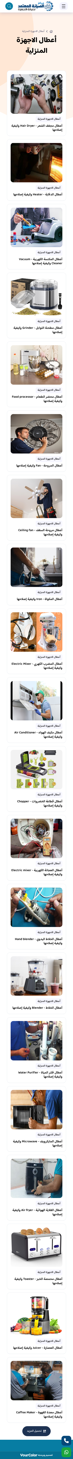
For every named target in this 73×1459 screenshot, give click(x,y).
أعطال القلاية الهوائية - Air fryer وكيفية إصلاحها (37, 1212)
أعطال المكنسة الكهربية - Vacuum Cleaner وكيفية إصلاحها (40, 261)
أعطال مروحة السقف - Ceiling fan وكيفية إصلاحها (40, 532)
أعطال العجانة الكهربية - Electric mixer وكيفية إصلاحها (36, 872)
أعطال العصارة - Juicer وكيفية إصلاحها (37, 1348)
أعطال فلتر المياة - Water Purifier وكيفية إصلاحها (40, 1075)
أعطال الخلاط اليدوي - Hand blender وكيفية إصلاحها (38, 941)
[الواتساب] (66, 1452)
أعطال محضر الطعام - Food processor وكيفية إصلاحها (37, 399)
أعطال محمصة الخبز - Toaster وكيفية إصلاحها (38, 1281)
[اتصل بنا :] (66, 1441)
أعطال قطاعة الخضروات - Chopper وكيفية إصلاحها (39, 804)
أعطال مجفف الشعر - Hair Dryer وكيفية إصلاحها (36, 128)
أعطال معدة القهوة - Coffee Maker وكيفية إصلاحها (39, 1415)
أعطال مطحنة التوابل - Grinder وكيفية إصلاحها (37, 330)
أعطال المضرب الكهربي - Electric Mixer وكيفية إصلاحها (37, 666)
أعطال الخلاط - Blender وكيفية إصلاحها (37, 1008)
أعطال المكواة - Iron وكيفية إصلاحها (39, 599)
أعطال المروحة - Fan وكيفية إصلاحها (39, 466)
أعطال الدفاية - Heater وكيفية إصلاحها (37, 195)
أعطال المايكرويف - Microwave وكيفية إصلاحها (37, 1144)
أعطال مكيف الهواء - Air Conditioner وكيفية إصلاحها (38, 735)
